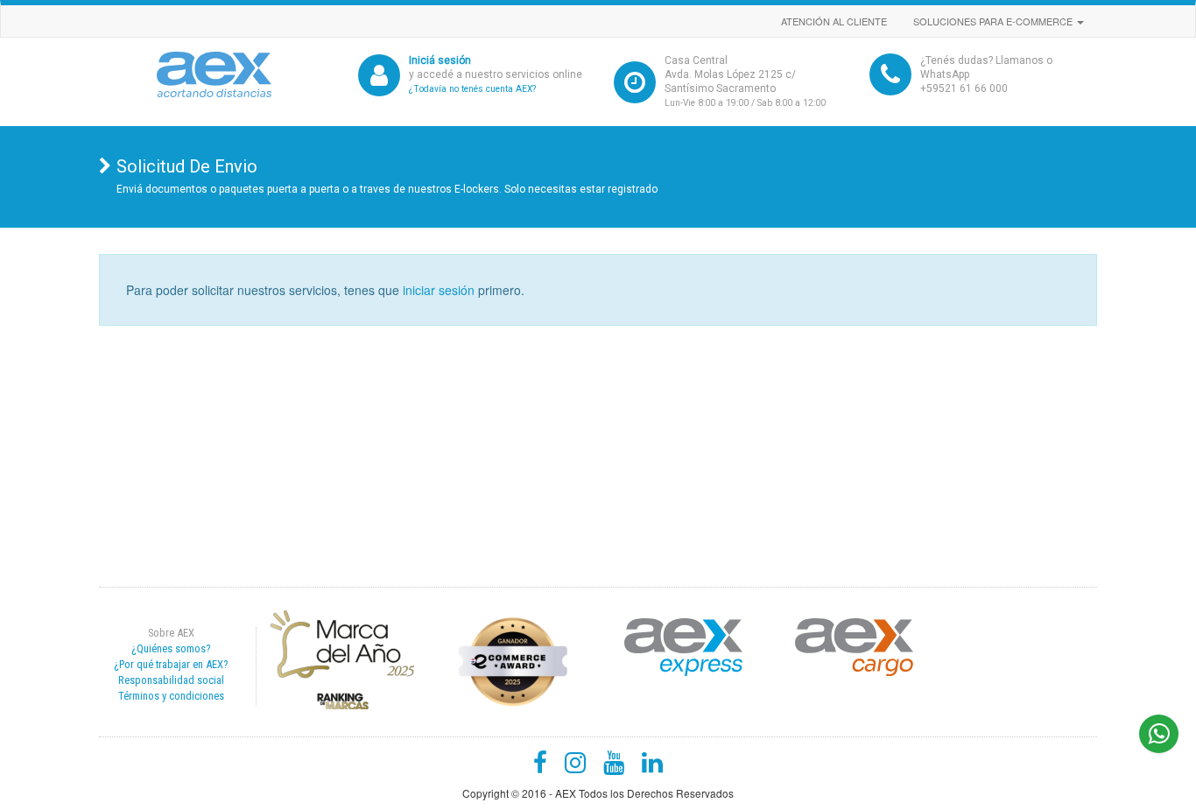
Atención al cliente (834, 21)
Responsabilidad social (171, 680)
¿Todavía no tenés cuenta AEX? (472, 89)
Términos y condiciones (171, 695)
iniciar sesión (439, 290)
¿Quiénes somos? (170, 648)
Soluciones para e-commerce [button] (994, 21)
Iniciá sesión (440, 60)
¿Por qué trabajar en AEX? (171, 664)
